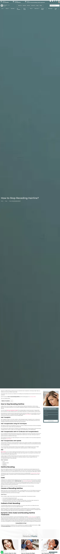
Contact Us (33, 5)
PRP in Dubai (3, 451)
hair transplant (28, 414)
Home (2, 201)
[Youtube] (59, 1)
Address (28, 1)
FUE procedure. (8, 438)
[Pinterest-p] (56, 1)
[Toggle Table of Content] (11, 401)
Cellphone (4, 1)
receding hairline (33, 396)
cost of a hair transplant (27, 480)
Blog (6, 201)
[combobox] (55, 5)
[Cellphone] (1, 1)
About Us (20, 5)
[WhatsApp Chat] (2, 552)
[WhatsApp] (13, 1)
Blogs (37, 5)
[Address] (25, 1)
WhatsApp (16, 1)
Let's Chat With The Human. (53, 552)
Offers (41, 5)
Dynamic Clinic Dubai (32, 516)
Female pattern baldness (35, 473)
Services (24, 5)
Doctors (28, 5)
